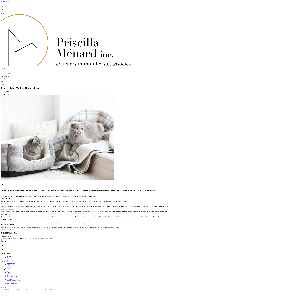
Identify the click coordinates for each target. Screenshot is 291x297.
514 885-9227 (4, 13)
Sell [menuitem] (4, 68)
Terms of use (4, 292)
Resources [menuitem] (6, 76)
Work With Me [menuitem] (7, 73)
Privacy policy (4, 295)
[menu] (147, 68)
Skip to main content (5, 1)
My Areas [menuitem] (6, 79)
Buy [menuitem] (5, 71)
